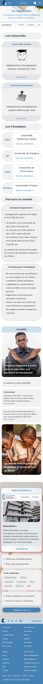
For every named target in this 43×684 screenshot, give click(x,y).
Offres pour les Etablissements (19, 559)
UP (7, 155)
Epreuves (19, 586)
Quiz (29, 586)
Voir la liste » (21, 77)
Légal (4, 676)
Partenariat (16, 676)
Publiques (31, 25)
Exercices (8, 586)
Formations (25, 497)
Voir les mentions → (26, 144)
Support (31, 676)
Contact (35, 497)
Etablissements (10, 577)
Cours (32, 582)
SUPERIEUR (6, 25)
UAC (7, 139)
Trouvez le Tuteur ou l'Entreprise (19, 601)
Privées (21, 25)
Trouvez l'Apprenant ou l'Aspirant (20, 596)
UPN (7, 172)
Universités (9, 582)
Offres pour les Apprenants (17, 564)
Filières (23, 577)
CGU (9, 676)
